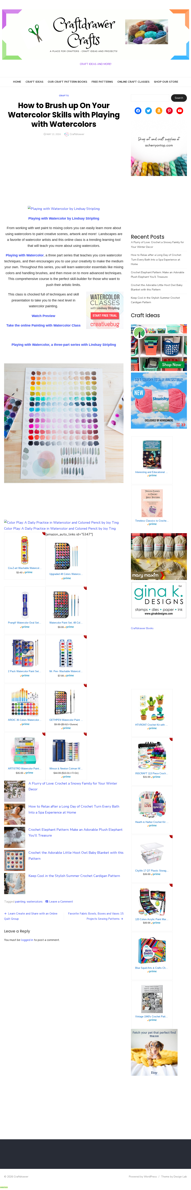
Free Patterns (102, 82)
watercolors (35, 902)
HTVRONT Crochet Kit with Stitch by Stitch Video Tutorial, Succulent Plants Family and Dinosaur (152, 724)
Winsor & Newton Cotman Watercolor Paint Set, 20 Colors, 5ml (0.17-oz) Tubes (66, 768)
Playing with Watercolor (25, 255)
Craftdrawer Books (142, 628)
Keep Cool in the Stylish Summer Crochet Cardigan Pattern (74, 876)
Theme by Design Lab (174, 1176)
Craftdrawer (77, 134)
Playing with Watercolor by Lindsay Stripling (63, 218)
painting (20, 902)
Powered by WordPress (143, 1176)
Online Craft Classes (133, 82)
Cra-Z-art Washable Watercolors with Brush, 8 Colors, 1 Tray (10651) (25, 568)
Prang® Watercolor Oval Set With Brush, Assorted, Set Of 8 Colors (25, 622)
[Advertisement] (63, 170)
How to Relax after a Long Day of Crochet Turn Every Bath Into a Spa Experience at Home (156, 259)
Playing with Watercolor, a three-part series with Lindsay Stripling (64, 345)
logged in (27, 940)
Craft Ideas (34, 82)
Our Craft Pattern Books (67, 82)
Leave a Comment (61, 902)
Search (179, 98)
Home (17, 82)
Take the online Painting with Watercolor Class (43, 325)
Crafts (64, 95)
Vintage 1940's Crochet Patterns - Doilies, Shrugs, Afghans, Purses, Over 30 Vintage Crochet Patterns (152, 1016)
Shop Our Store (166, 82)
